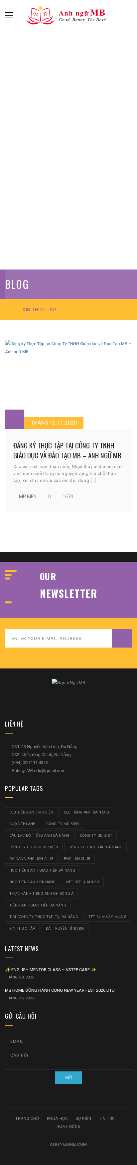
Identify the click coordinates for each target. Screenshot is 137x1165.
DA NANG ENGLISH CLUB (31, 859)
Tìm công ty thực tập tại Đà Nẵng (43, 917)
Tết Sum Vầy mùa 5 (107, 917)
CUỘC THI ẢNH (22, 824)
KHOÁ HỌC (57, 1118)
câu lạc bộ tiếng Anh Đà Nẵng (39, 835)
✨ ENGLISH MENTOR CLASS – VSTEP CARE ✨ (50, 969)
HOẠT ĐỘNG (68, 1126)
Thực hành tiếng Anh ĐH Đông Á (41, 894)
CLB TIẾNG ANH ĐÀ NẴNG (86, 812)
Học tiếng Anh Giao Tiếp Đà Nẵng (42, 870)
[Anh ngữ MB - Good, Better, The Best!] (68, 15)
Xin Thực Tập (22, 928)
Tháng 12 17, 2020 (54, 423)
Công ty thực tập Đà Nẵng (95, 847)
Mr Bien (28, 496)
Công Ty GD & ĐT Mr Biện (33, 847)
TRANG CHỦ (27, 1118)
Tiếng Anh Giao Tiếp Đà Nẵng (37, 905)
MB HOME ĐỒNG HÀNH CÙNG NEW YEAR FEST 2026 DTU (60, 990)
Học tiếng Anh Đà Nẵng (32, 882)
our (48, 576)
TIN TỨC (107, 1118)
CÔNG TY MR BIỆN (62, 824)
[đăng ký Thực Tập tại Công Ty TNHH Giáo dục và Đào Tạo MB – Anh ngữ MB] (68, 384)
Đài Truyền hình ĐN (65, 928)
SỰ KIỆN (83, 1118)
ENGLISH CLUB (77, 859)
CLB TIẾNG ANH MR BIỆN (31, 812)
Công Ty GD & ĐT (96, 835)
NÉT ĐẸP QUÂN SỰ (82, 882)
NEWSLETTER (68, 593)
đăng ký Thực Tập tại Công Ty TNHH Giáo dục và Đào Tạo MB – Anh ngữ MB (67, 450)
